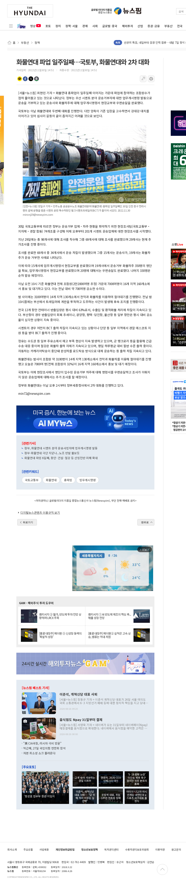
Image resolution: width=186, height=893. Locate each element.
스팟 (177, 244)
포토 (48, 26)
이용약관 (160, 849)
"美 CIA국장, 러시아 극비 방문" (42, 743)
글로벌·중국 (109, 26)
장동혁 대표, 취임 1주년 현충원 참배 (111, 796)
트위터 (31, 78)
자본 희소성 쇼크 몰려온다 (39, 753)
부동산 (168, 26)
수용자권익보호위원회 (137, 849)
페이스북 (25, 78)
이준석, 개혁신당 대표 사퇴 (78, 694)
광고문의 (176, 849)
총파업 (68, 480)
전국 (180, 26)
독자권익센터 (111, 849)
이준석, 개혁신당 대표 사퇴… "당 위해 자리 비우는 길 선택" (85, 796)
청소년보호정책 (89, 849)
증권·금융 (153, 26)
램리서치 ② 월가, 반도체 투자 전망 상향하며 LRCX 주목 (60, 616)
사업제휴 (44, 849)
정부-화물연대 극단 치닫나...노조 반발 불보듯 (52, 453)
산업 (140, 26)
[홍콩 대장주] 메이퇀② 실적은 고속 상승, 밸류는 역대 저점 (109, 635)
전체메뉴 (11, 26)
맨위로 (145, 522)
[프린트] (151, 79)
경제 (85, 26)
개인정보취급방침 (65, 849)
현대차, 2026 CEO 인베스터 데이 (111, 779)
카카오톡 (19, 78)
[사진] (39, 702)
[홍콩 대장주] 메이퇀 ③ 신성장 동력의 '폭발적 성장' (60, 635)
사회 (95, 26)
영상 (33, 26)
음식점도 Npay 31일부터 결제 (81, 720)
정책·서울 (71, 26)
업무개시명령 (87, 480)
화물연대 (51, 480)
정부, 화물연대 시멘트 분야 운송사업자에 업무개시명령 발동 (61, 448)
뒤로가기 (28, 522)
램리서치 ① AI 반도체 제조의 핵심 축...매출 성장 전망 (109, 616)
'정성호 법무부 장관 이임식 (39, 796)
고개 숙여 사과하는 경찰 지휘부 (85, 779)
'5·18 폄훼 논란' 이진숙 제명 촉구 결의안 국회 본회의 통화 (137, 779)
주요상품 (28, 849)
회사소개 (12, 849)
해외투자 (127, 26)
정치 (58, 26)
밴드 (36, 78)
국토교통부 (32, 480)
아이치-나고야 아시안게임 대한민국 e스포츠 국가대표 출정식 (136, 796)
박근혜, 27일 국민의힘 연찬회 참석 (44, 748)
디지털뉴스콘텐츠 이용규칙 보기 (40, 512)
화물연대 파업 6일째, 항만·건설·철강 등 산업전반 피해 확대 (61, 458)
